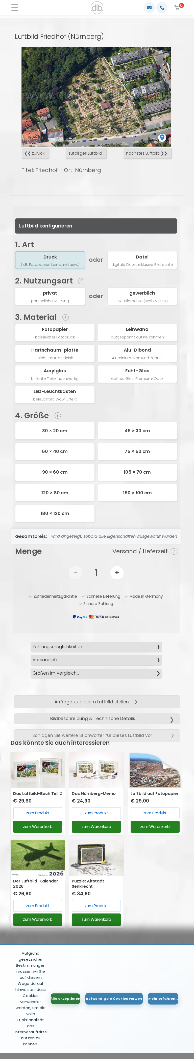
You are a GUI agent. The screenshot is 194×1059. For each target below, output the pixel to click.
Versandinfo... (47, 660)
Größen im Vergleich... (56, 673)
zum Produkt (38, 813)
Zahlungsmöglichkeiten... (58, 647)
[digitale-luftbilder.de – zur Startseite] (97, 8)
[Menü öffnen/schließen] (16, 8)
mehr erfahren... (163, 998)
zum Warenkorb (38, 826)
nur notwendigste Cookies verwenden (114, 998)
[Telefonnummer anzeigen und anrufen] (161, 7)
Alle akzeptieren (65, 998)
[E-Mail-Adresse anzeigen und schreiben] (149, 7)
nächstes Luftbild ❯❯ (146, 153)
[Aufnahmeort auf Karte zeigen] (162, 138)
